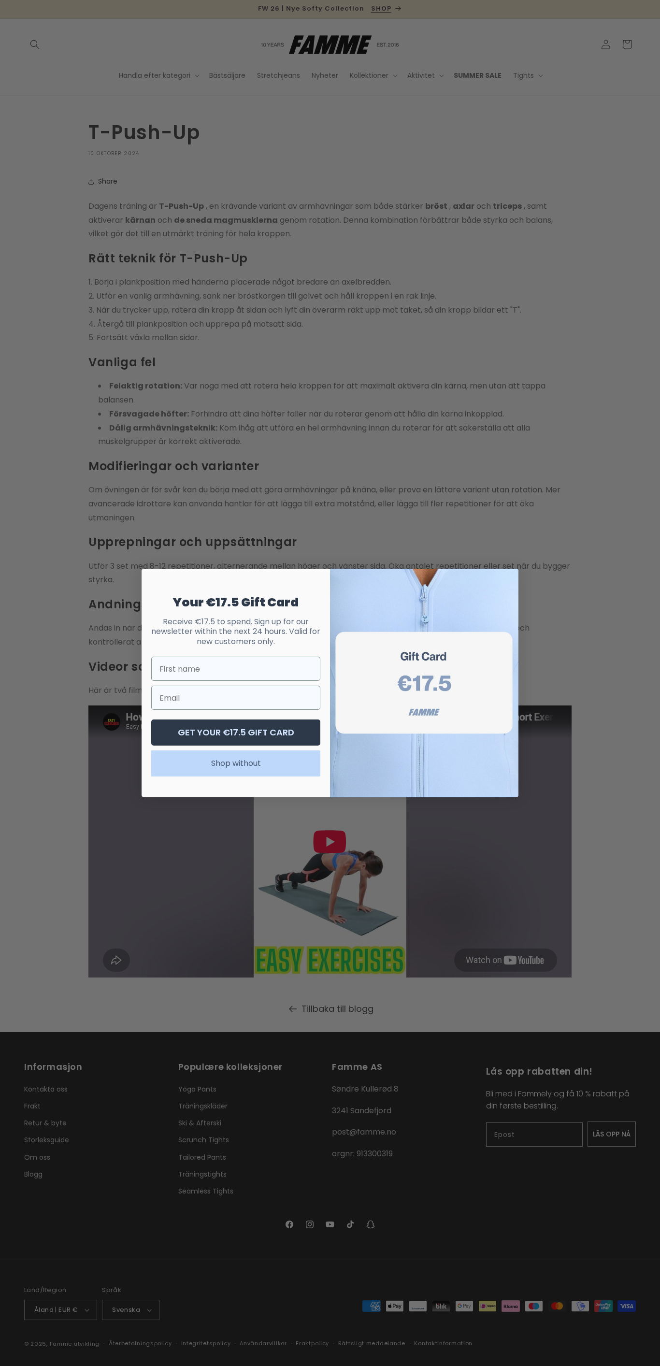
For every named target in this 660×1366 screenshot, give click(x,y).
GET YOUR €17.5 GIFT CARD (236, 732)
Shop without (236, 763)
